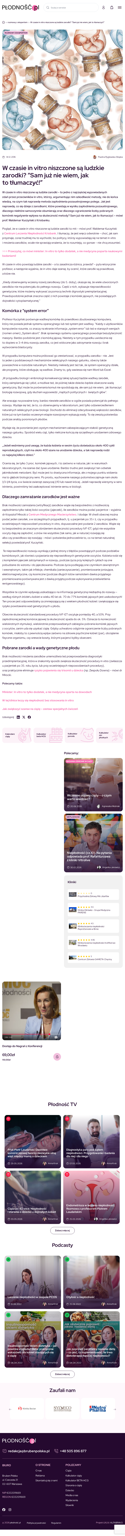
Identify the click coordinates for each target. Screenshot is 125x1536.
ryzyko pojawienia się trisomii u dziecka (59, 670)
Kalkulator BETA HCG (77, 1480)
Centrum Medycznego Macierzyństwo (52, 514)
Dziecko (70, 1490)
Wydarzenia (72, 1500)
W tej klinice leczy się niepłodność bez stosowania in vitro (38, 700)
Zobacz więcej (62, 1230)
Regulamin (56, 1523)
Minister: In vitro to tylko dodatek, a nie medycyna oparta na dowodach (47, 692)
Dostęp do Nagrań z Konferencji (22, 1046)
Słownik (70, 1505)
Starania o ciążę (74, 1485)
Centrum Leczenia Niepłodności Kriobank (30, 233)
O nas (39, 1470)
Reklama (40, 1475)
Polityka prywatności (36, 1523)
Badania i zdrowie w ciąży (79, 761)
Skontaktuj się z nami (46, 1480)
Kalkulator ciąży (74, 1475)
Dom (3, 22)
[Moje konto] (103, 7)
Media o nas (72, 1495)
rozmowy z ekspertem (17, 22)
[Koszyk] (111, 7)
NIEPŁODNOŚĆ (73, 817)
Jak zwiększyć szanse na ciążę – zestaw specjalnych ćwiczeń (40, 709)
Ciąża (68, 1470)
